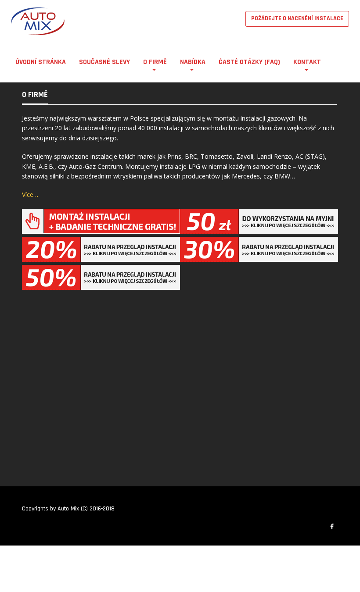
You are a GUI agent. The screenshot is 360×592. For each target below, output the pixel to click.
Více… (30, 194)
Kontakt (307, 62)
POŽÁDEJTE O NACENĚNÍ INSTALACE (297, 18)
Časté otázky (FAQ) (249, 62)
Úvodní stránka (40, 62)
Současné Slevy (104, 62)
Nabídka (192, 62)
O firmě (155, 62)
